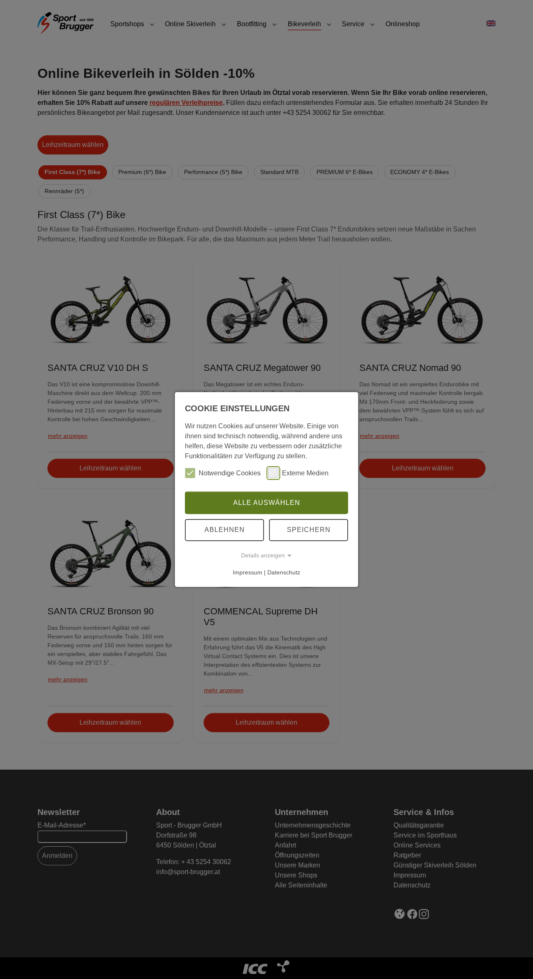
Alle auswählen (266, 502)
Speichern (309, 529)
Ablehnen (224, 529)
